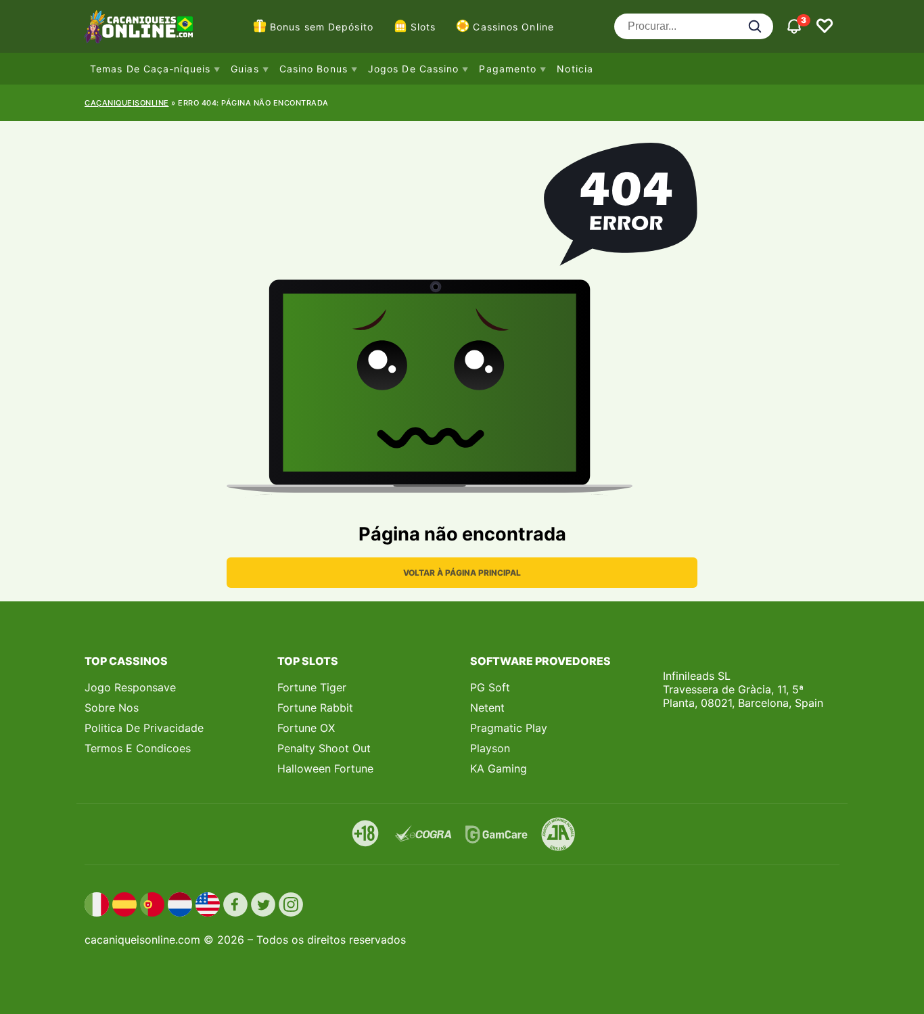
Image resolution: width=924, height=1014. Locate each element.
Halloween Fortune (325, 768)
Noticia (575, 68)
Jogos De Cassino (413, 68)
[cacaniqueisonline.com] (139, 26)
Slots (423, 26)
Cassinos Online (513, 26)
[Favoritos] (824, 26)
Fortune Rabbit (315, 707)
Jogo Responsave (130, 687)
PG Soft (490, 687)
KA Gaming (498, 768)
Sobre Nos (112, 707)
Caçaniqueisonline (127, 103)
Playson (490, 748)
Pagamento (507, 68)
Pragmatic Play (508, 728)
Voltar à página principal (462, 573)
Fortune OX (306, 728)
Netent (487, 707)
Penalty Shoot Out (324, 748)
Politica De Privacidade (144, 728)
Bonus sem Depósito (321, 26)
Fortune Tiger (311, 687)
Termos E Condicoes (138, 748)
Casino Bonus (313, 68)
